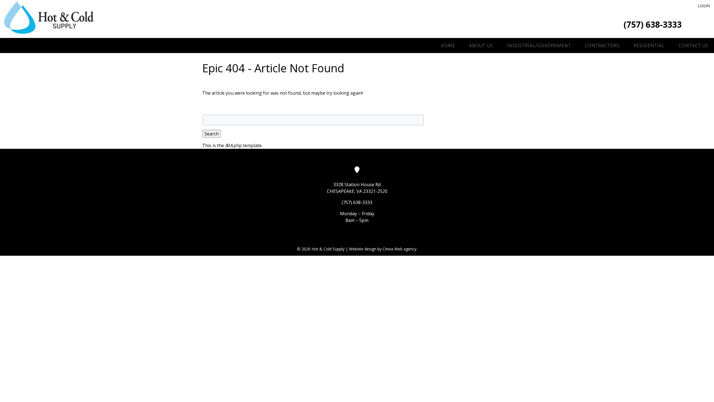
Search (211, 134)
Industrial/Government (539, 45)
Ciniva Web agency (399, 249)
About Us (481, 45)
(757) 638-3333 (653, 24)
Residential (649, 45)
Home (448, 45)
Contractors (602, 45)
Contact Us (693, 45)
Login (704, 5)
